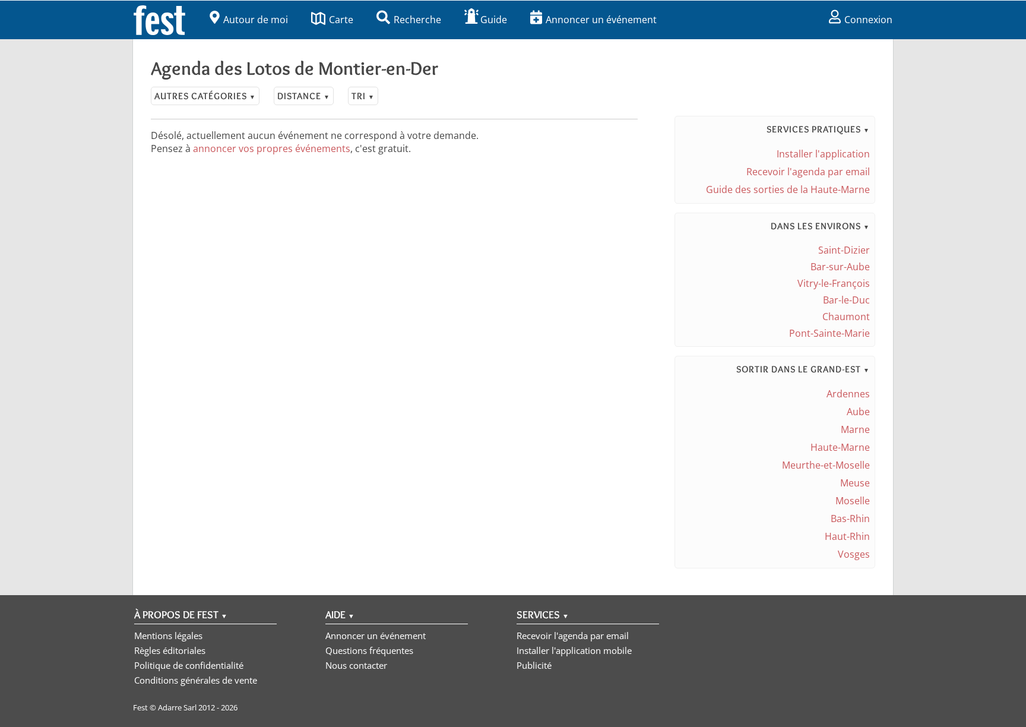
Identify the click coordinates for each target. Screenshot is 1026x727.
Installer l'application (823, 153)
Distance (303, 96)
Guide (493, 19)
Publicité (534, 665)
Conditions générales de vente (195, 680)
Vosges (854, 554)
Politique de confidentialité (188, 665)
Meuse (855, 482)
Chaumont (846, 316)
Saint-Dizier (844, 250)
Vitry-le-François (833, 283)
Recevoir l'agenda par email (808, 171)
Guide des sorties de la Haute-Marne (788, 189)
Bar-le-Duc (846, 299)
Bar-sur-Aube (840, 266)
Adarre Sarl (177, 707)
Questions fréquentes (369, 650)
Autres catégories (205, 96)
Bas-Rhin (850, 518)
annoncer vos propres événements (271, 148)
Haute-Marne (840, 447)
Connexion (868, 19)
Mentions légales (168, 635)
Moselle (852, 500)
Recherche (417, 19)
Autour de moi (255, 19)
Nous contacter (356, 665)
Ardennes (848, 393)
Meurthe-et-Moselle (826, 465)
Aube (858, 411)
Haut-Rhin (847, 536)
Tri (363, 96)
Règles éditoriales (169, 650)
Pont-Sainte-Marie (829, 333)
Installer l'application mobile (574, 650)
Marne (855, 429)
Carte (341, 19)
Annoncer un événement (601, 19)
